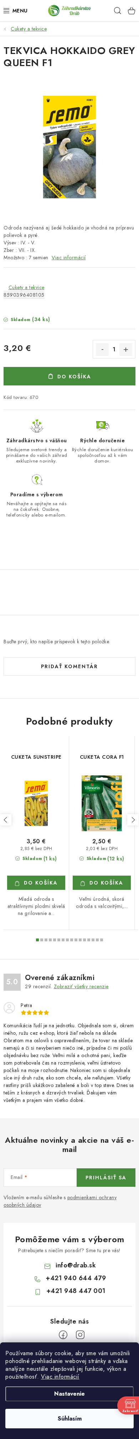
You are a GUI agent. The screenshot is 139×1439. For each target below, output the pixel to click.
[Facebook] (63, 1335)
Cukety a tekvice (27, 287)
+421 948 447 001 (75, 1290)
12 (88, 939)
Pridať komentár (69, 666)
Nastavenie (69, 1394)
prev (5, 820)
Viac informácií (60, 1377)
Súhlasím (70, 1418)
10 (80, 939)
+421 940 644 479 (76, 1278)
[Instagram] (80, 1335)
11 (84, 939)
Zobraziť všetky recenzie (81, 986)
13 (93, 939)
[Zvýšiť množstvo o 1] (125, 349)
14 (97, 939)
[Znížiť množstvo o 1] (102, 349)
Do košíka (74, 376)
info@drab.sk (76, 1265)
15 (101, 939)
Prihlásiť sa (106, 1177)
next (133, 820)
